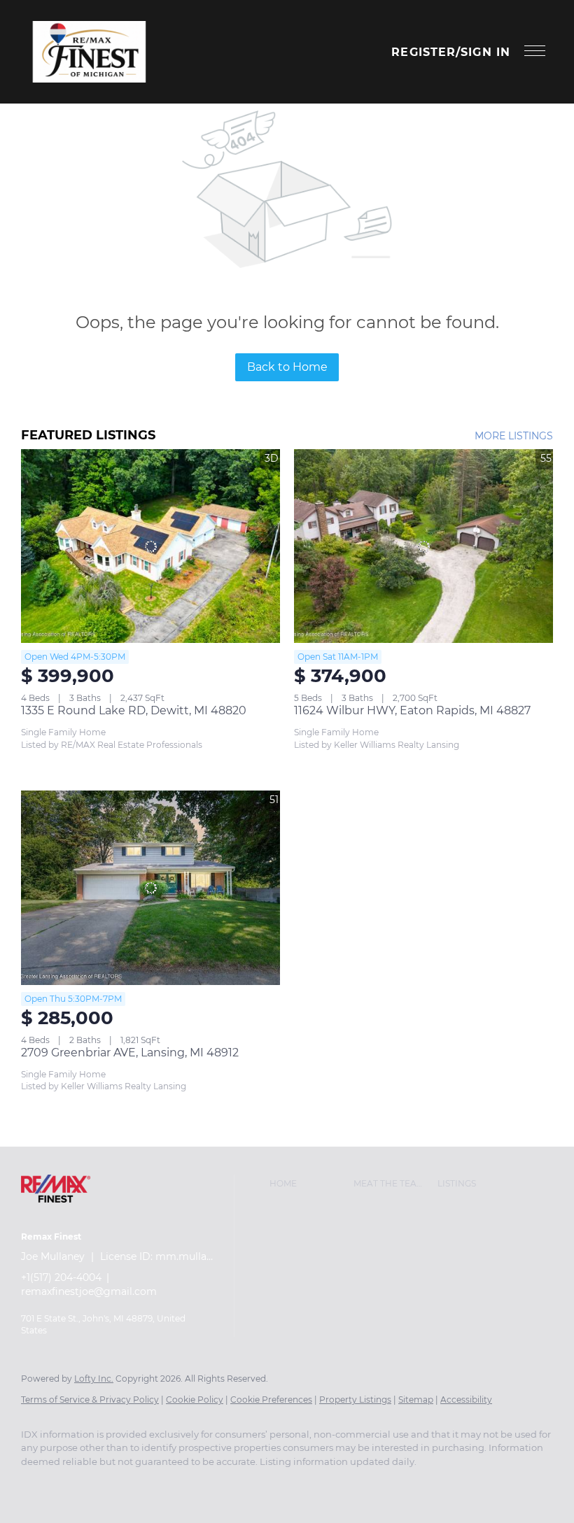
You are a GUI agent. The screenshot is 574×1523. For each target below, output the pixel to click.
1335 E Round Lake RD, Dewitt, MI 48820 (133, 710)
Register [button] (423, 52)
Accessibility (466, 1399)
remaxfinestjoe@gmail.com (89, 1291)
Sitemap (415, 1399)
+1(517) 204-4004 (61, 1277)
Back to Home (287, 367)
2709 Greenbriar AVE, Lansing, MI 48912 (130, 1052)
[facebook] (38, 1485)
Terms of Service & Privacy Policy (90, 1399)
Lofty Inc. (93, 1378)
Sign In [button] (485, 52)
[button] (89, 52)
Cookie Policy (194, 1399)
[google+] (78, 1485)
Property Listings (355, 1399)
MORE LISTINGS (514, 436)
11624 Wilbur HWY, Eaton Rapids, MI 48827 (412, 710)
